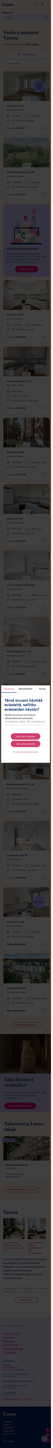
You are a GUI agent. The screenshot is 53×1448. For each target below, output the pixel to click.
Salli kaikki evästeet (25, 736)
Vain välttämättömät (25, 744)
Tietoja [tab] (42, 689)
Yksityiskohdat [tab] (25, 689)
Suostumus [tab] (8, 689)
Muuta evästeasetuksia (27, 752)
